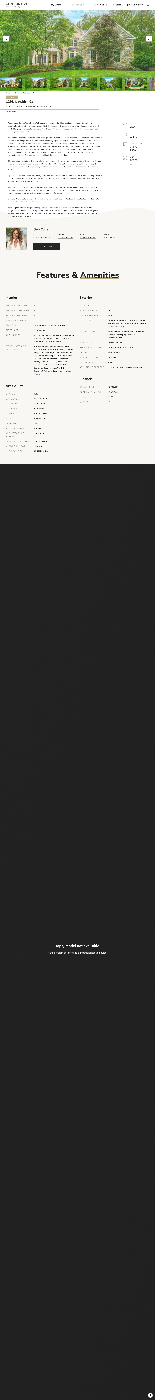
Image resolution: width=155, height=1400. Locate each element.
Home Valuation (99, 4)
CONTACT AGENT (47, 246)
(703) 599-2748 (135, 4)
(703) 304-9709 (65, 237)
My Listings (56, 4)
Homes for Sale (76, 4)
